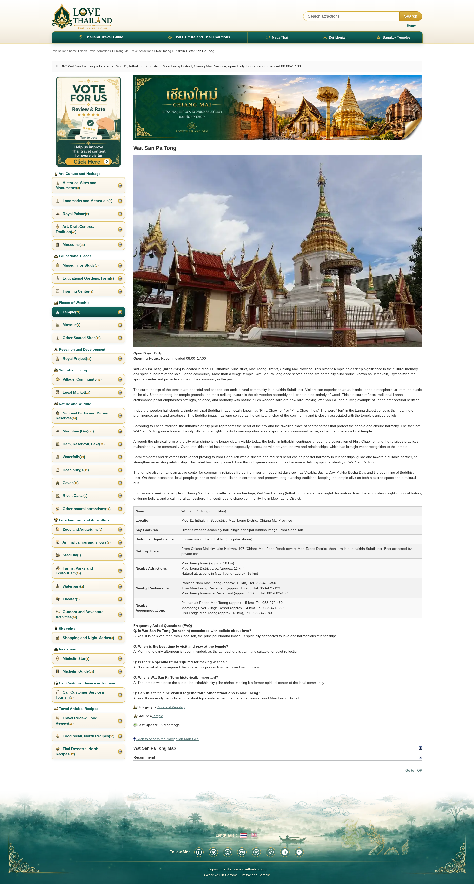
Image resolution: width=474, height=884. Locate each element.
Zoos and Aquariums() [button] (82, 529)
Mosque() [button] (71, 325)
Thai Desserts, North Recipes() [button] (77, 751)
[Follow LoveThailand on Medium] (299, 852)
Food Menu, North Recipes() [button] (88, 736)
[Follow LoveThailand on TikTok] (270, 852)
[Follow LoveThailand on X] (256, 852)
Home (411, 25)
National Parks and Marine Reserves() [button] (82, 415)
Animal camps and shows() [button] (86, 542)
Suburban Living (72, 370)
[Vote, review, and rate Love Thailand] (88, 121)
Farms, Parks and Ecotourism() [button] (74, 570)
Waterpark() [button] (73, 586)
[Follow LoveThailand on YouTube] (242, 852)
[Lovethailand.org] (82, 15)
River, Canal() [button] (74, 495)
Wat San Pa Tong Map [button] (154, 748)
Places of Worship (171, 707)
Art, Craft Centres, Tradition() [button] (75, 229)
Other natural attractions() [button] (86, 509)
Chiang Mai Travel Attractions (133, 51)
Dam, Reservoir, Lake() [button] (83, 444)
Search (410, 16)
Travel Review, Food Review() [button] (76, 720)
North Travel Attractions (95, 51)
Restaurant (68, 649)
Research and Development (81, 349)
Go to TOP (413, 770)
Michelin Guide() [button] (78, 671)
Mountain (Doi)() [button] (78, 431)
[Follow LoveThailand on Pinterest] (213, 852)
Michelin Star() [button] (75, 658)
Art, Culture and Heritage (79, 174)
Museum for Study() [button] (80, 265)
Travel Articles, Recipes (78, 709)
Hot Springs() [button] (75, 470)
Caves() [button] (70, 483)
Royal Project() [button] (76, 358)
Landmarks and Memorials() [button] (87, 201)
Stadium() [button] (71, 555)
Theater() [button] (71, 599)
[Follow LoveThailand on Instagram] (227, 852)
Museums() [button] (73, 244)
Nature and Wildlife (74, 404)
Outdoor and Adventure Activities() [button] (79, 614)
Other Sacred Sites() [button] (81, 338)
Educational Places (74, 256)
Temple (157, 716)
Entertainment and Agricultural (84, 520)
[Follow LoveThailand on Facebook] (199, 852)
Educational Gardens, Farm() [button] (88, 278)
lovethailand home (64, 51)
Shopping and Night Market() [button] (88, 638)
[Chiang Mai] (277, 108)
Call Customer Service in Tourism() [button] (80, 694)
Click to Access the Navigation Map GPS (167, 739)
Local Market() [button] (76, 392)
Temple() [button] (71, 312)
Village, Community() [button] (82, 379)
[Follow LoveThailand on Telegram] (285, 852)
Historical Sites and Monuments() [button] (76, 185)
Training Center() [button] (77, 291)
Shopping (67, 628)
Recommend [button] (144, 757)
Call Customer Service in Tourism (86, 683)
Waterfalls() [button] (73, 457)
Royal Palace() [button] (75, 214)
